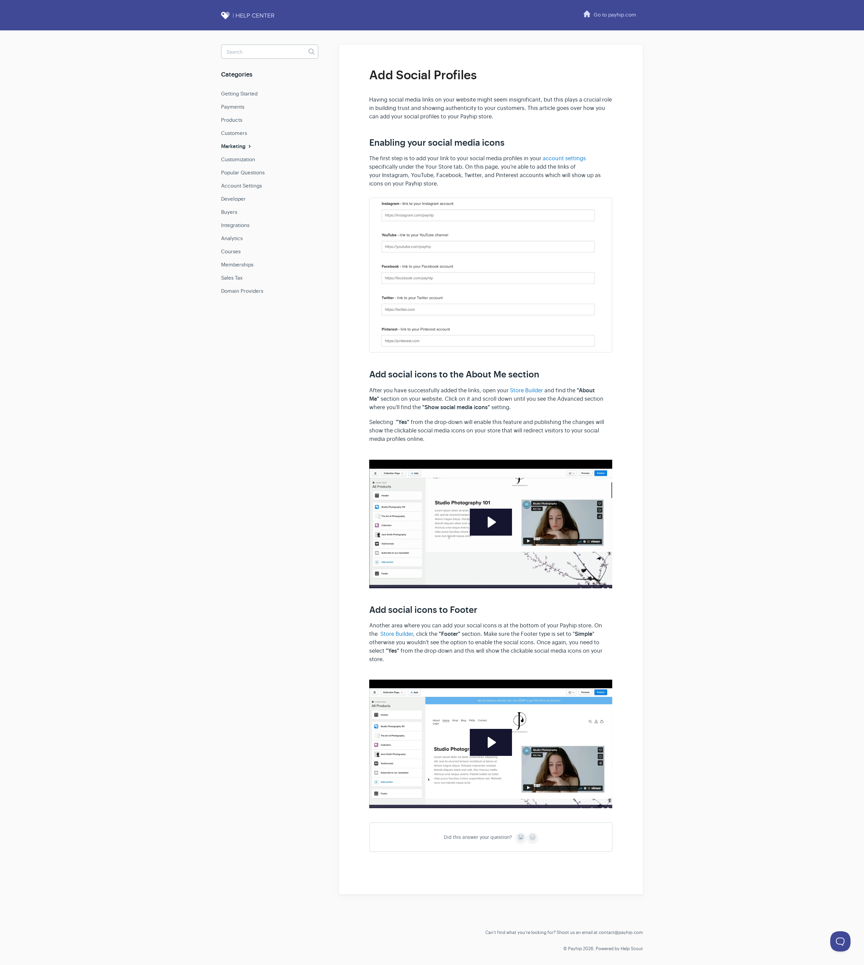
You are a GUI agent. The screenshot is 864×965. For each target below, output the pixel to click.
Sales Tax (232, 278)
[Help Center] (255, 19)
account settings (564, 158)
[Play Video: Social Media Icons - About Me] (491, 522)
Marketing (234, 146)
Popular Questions (243, 172)
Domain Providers (242, 291)
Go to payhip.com (615, 14)
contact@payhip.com (621, 932)
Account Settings (241, 185)
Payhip (575, 949)
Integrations (235, 225)
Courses (231, 251)
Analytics (232, 238)
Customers (234, 133)
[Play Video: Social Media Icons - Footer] (491, 742)
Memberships (237, 264)
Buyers (229, 212)
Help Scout (632, 949)
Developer (233, 199)
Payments (232, 107)
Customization (238, 159)
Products (231, 120)
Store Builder (526, 390)
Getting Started (239, 93)
